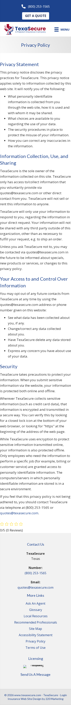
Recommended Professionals (35, 623)
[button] (36, 6)
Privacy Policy (35, 641)
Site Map (35, 629)
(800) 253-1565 (35, 573)
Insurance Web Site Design (24, 698)
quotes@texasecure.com (19, 513)
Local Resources (36, 616)
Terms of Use (35, 648)
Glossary (35, 610)
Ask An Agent (35, 604)
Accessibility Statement (35, 635)
